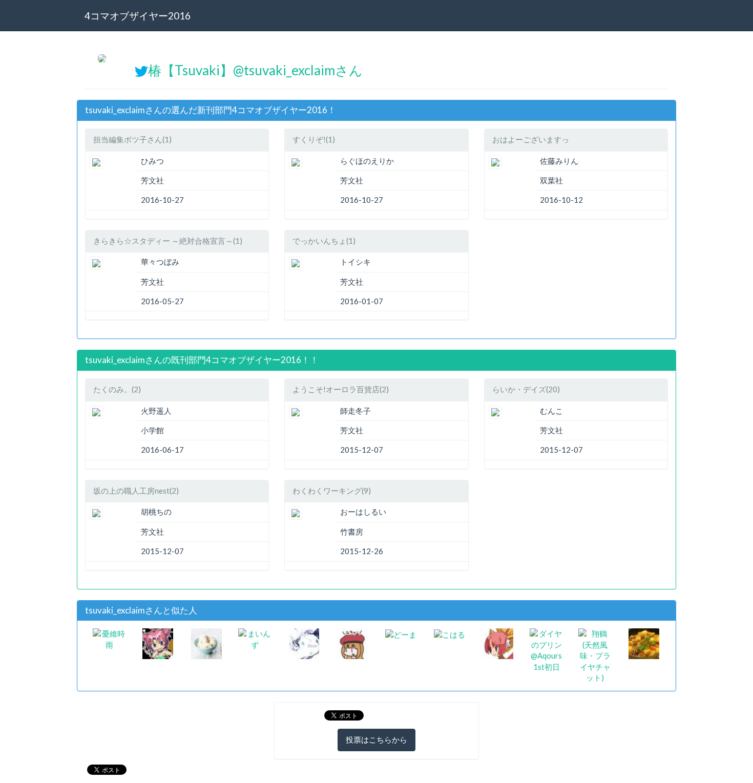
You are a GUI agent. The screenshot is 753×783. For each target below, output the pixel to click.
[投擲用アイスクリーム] (206, 642)
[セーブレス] (498, 642)
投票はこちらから (376, 739)
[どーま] (400, 633)
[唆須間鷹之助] (303, 642)
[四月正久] (352, 642)
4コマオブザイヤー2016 (138, 16)
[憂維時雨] (109, 638)
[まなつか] (157, 642)
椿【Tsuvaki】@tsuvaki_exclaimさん (255, 70)
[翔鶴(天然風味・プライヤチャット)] (595, 655)
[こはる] (449, 633)
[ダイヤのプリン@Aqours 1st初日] (546, 649)
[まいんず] (254, 638)
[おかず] (644, 642)
